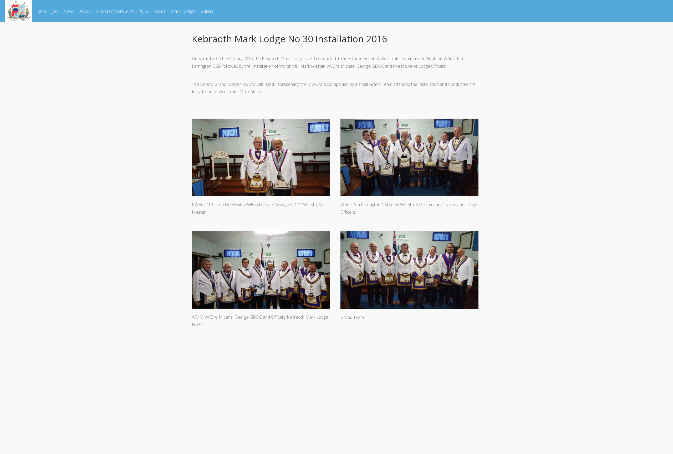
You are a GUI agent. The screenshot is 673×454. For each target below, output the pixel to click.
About (85, 11)
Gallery (207, 11)
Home (40, 11)
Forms (159, 11)
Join (54, 11)
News (68, 11)
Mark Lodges (183, 11)
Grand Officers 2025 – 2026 (122, 11)
